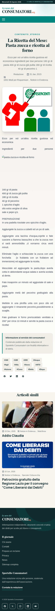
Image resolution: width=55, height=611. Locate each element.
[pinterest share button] (23, 376)
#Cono (20, 369)
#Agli (6, 365)
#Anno (27, 365)
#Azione (7, 369)
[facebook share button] (4, 376)
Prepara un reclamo (11, 551)
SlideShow (41, 431)
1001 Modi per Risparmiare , (16, 80)
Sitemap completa (10, 564)
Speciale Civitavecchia (31, 475)
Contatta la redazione (12, 587)
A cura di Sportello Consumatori (40, 1)
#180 (16, 360)
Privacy (5, 556)
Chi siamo (6, 542)
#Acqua (36, 360)
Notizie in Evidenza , (28, 431)
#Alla (16, 365)
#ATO (38, 365)
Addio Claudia (13, 436)
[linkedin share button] (16, 376)
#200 (26, 360)
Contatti (5, 546)
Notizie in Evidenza (39, 80)
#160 (6, 360)
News (4, 560)
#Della (31, 369)
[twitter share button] (10, 376)
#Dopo (42, 369)
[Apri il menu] (4, 19)
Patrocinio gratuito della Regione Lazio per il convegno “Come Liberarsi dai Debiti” (25, 483)
